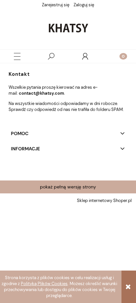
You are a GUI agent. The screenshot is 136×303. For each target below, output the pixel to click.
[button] (17, 56)
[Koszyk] (119, 56)
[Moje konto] (85, 56)
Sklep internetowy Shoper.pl (104, 200)
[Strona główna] (68, 28)
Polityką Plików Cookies (44, 283)
